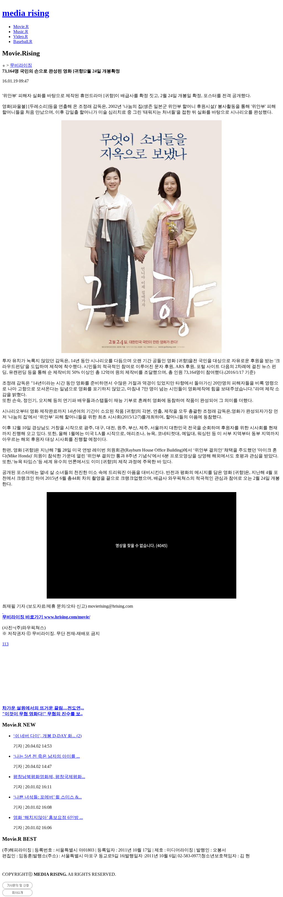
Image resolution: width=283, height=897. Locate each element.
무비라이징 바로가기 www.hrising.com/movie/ (46, 617)
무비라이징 (21, 65)
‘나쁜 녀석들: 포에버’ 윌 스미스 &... (47, 797)
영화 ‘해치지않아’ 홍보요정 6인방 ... (48, 817)
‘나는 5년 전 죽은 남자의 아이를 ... (46, 756)
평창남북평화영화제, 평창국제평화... (49, 776)
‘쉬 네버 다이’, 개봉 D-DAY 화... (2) (47, 735)
